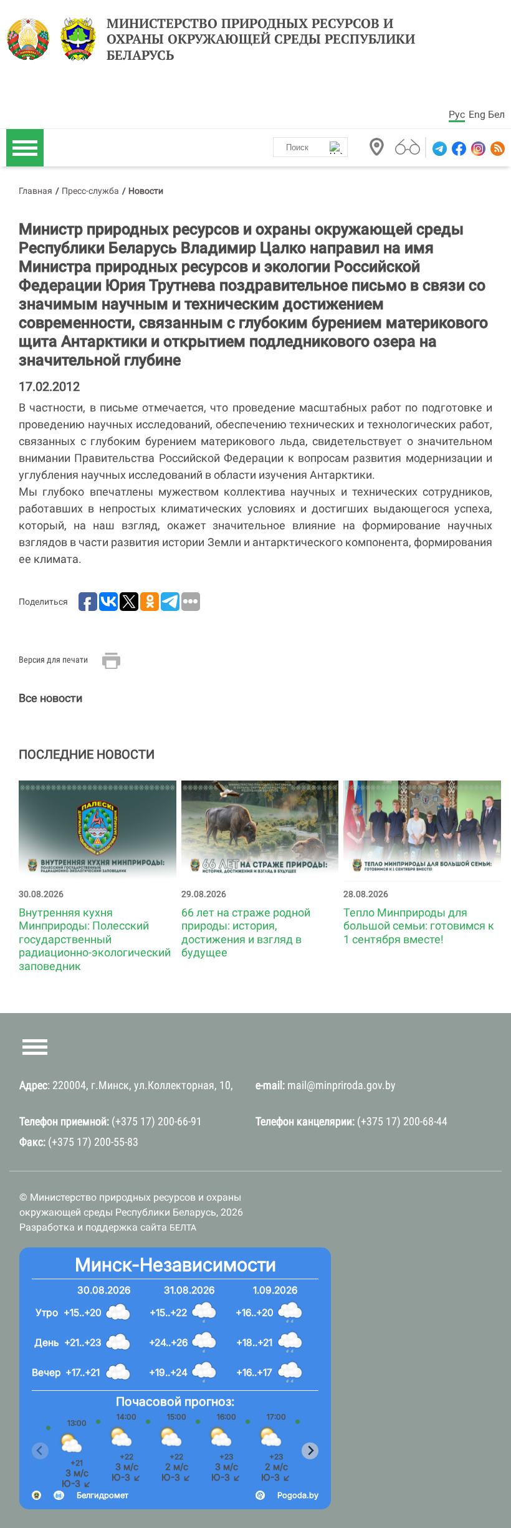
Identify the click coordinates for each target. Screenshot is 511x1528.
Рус (457, 114)
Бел (496, 114)
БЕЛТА (183, 1227)
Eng (477, 114)
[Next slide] (310, 1451)
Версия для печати (53, 660)
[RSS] (496, 149)
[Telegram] (438, 149)
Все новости (50, 697)
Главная (35, 191)
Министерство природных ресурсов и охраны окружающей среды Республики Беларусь (261, 39)
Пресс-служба (90, 191)
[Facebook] (457, 149)
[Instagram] (477, 149)
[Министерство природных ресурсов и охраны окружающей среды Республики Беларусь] (31, 39)
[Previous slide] (40, 1451)
